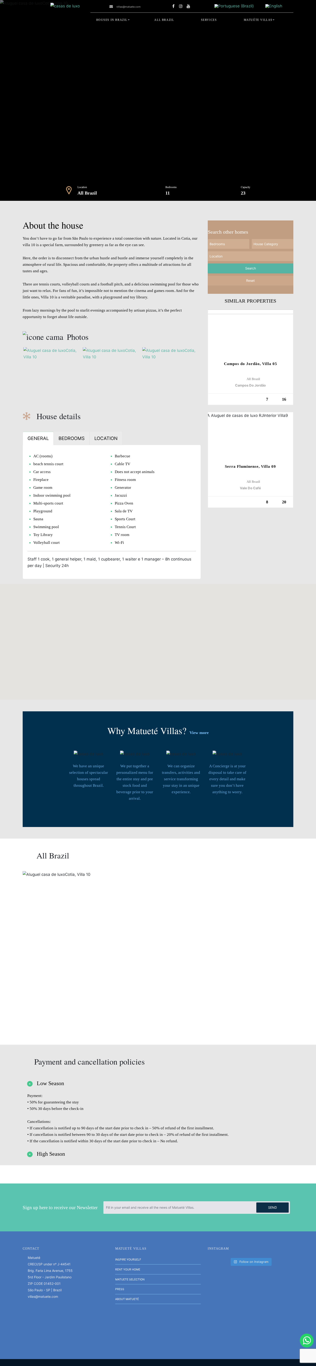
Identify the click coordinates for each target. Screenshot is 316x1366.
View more (199, 732)
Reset (250, 280)
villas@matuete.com (128, 6)
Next (237, 100)
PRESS (119, 1289)
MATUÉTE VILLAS (258, 20)
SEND (272, 1207)
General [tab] (38, 438)
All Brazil (164, 20)
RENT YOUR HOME (127, 1269)
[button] (158, 639)
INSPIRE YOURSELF (128, 1259)
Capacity (245, 187)
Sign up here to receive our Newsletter (60, 1207)
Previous (79, 100)
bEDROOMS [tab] (72, 438)
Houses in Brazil (112, 20)
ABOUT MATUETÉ (127, 1299)
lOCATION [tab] (106, 438)
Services (209, 20)
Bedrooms (171, 187)
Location (82, 187)
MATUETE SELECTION (130, 1279)
